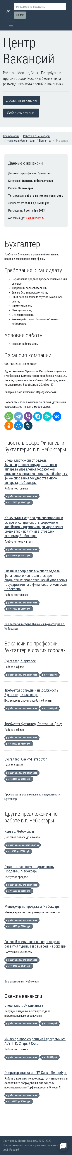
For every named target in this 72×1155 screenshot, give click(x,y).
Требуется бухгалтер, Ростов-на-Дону (33, 724)
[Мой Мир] (18, 425)
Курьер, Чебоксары (19, 831)
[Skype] (37, 416)
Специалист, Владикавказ (23, 1005)
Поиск (20, 15)
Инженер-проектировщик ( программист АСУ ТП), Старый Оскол (35, 1041)
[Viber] (28, 416)
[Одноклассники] (8, 425)
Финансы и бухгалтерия (21, 140)
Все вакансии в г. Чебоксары (21, 981)
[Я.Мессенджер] (47, 416)
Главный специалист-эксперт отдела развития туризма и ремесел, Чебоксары (35, 944)
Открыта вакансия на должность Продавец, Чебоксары (29, 868)
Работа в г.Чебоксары (36, 136)
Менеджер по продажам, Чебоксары (32, 906)
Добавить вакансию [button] (21, 100)
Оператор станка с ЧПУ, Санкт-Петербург (35, 1072)
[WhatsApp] (8, 416)
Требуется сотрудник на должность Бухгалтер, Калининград (31, 692)
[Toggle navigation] (11, 25)
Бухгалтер (45, 140)
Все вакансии (11, 136)
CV (8, 11)
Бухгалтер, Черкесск (20, 661)
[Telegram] (18, 416)
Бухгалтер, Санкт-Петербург (25, 759)
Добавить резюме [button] (20, 113)
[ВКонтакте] (56, 416)
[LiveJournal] (28, 425)
